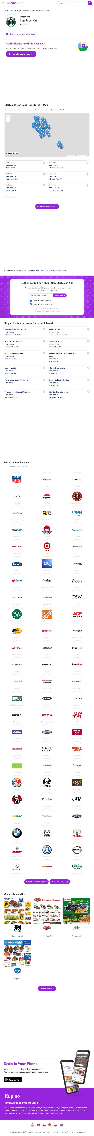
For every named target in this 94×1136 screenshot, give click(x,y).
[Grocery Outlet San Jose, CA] (77, 732)
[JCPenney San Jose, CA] (47, 766)
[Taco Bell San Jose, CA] (47, 782)
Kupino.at (33, 1125)
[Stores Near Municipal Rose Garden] (25, 357)
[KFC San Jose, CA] (17, 799)
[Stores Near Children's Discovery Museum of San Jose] (69, 357)
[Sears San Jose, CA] (77, 648)
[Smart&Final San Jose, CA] (47, 597)
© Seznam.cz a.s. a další (82, 156)
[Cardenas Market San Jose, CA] (47, 715)
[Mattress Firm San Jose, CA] (77, 631)
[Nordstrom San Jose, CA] (17, 597)
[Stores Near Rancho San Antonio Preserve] (25, 383)
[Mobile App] (12, 1079)
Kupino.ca (38, 1125)
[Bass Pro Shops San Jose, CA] (17, 631)
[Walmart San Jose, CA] (77, 530)
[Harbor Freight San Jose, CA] (17, 749)
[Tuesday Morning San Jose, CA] (17, 513)
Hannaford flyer (47, 918)
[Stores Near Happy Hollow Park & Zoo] (69, 383)
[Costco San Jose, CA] (47, 648)
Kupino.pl (55, 1125)
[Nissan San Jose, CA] (77, 850)
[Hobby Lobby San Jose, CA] (77, 749)
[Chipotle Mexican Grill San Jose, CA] (77, 496)
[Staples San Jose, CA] (47, 631)
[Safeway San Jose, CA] (77, 479)
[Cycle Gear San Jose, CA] (47, 732)
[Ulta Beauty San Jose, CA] (77, 799)
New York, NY (53, 271)
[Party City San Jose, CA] (77, 547)
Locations (13, 10)
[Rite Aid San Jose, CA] (17, 479)
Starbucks (9, 271)
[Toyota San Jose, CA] (77, 833)
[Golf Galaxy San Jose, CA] (47, 749)
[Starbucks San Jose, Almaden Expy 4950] (68, 165)
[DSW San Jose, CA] (77, 597)
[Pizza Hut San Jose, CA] (47, 496)
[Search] (90, 3)
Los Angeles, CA (42, 271)
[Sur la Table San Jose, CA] (47, 799)
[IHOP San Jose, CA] (77, 513)
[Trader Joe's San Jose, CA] (17, 547)
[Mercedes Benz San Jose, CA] (17, 867)
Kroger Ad (17, 960)
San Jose (29, 10)
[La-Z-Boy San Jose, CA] (17, 665)
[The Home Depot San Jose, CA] (47, 614)
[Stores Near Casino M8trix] (25, 371)
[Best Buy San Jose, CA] (47, 564)
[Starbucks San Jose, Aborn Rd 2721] (25, 165)
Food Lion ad (17, 918)
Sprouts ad (76, 918)
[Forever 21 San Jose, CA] (17, 715)
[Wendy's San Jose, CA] (47, 530)
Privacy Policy (46, 300)
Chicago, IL (32, 271)
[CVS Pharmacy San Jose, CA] (77, 681)
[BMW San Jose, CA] (17, 833)
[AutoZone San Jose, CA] (47, 867)
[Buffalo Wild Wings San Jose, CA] (47, 513)
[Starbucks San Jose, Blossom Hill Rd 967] (68, 188)
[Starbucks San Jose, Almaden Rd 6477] (68, 177)
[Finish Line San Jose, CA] (17, 530)
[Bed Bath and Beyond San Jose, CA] (17, 732)
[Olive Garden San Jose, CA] (77, 782)
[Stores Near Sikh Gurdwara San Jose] (69, 395)
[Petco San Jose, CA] (77, 564)
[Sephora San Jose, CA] (77, 698)
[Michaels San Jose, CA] (77, 766)
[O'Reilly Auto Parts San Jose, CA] (77, 867)
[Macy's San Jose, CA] (77, 580)
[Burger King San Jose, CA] (17, 782)
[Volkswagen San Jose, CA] (47, 850)
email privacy (53, 309)
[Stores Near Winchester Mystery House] (25, 332)
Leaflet (71, 156)
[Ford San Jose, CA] (77, 816)
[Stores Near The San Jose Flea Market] (25, 344)
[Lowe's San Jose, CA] (17, 564)
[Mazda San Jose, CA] (47, 833)
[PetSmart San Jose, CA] (17, 580)
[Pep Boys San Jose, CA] (47, 816)
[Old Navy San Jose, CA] (47, 698)
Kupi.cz (44, 1125)
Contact (56, 1132)
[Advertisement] (47, 80)
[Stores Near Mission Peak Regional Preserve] (25, 395)
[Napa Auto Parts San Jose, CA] (17, 850)
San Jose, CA (22, 467)
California (21, 10)
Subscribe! (59, 295)
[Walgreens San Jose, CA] (47, 479)
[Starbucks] (11, 22)
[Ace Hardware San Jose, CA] (77, 614)
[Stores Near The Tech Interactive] (69, 371)
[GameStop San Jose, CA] (77, 665)
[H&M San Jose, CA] (77, 715)
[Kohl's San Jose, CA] (47, 665)
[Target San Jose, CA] (47, 547)
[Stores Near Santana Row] (69, 344)
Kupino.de (50, 1125)
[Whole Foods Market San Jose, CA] (17, 614)
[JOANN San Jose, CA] (17, 681)
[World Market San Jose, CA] (17, 648)
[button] (20, 34)
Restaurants (24, 24)
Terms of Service (67, 1132)
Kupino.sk (61, 1125)
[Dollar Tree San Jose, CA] (17, 766)
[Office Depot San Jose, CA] (47, 681)
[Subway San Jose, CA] (17, 816)
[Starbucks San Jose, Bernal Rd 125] (25, 188)
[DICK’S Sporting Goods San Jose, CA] (17, 698)
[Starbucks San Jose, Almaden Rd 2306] (25, 177)
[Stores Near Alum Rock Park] (69, 332)
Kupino (6, 10)
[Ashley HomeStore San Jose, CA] (47, 580)
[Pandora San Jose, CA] (17, 496)
